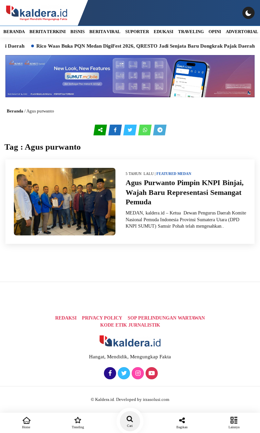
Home (26, 427)
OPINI (215, 31)
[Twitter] (123, 373)
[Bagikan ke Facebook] (115, 130)
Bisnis (77, 31)
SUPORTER (137, 31)
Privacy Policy (102, 318)
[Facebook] (109, 373)
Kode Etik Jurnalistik (130, 325)
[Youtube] (151, 373)
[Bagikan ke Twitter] (130, 130)
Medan (184, 174)
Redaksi (66, 318)
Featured (166, 174)
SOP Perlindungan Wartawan (166, 318)
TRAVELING (191, 31)
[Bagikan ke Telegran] (160, 130)
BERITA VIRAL (105, 31)
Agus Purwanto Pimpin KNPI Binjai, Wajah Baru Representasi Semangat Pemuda (185, 192)
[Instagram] (137, 373)
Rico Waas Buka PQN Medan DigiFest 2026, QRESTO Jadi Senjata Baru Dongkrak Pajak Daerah (136, 46)
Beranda (15, 110)
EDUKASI (163, 31)
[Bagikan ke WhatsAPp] (145, 130)
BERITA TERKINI (47, 31)
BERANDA (14, 31)
